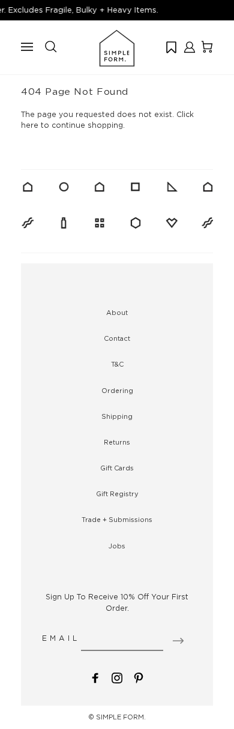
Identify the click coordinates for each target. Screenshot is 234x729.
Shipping (117, 416)
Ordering (117, 390)
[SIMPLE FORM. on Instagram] (117, 677)
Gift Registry (117, 494)
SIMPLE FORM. (121, 717)
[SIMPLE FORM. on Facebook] (95, 677)
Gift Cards (117, 468)
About (117, 312)
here (29, 125)
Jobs (117, 546)
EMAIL (61, 638)
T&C (117, 364)
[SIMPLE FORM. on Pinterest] (138, 677)
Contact (117, 338)
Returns (117, 442)
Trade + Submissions (117, 519)
